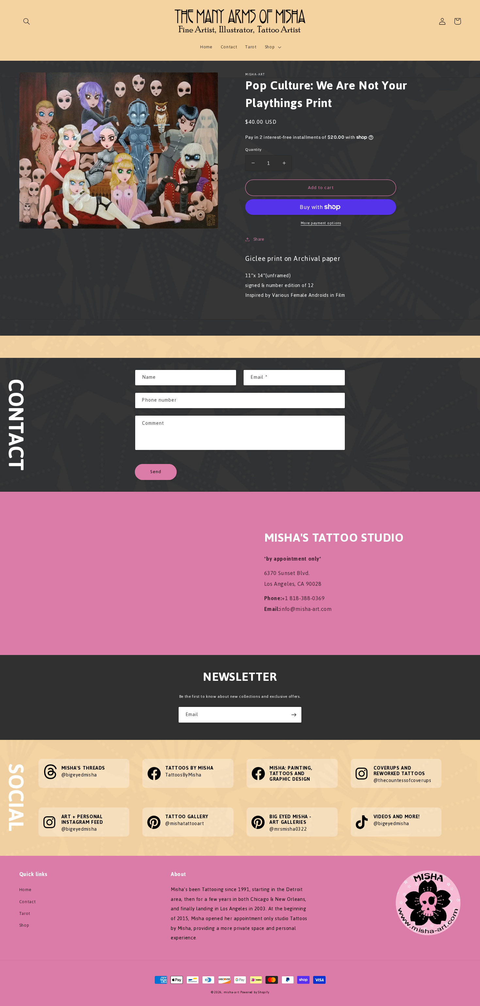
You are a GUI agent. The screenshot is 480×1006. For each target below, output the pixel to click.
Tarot (24, 913)
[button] (26, 21)
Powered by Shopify (254, 992)
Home (25, 890)
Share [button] (258, 239)
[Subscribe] (293, 715)
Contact (27, 902)
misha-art (231, 992)
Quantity (253, 149)
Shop (24, 925)
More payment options (321, 223)
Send (155, 471)
